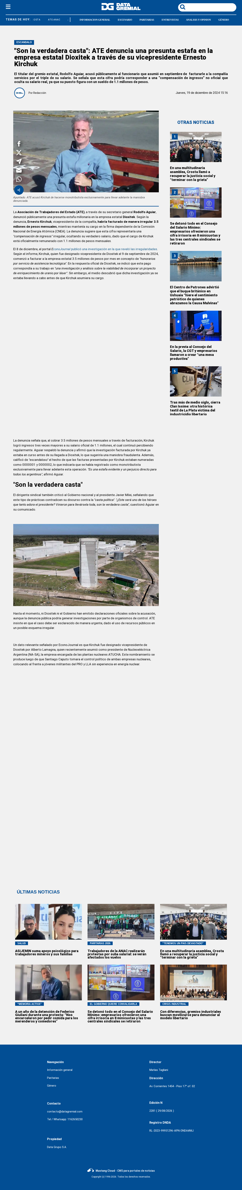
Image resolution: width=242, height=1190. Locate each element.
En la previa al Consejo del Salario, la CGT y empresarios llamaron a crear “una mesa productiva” (193, 353)
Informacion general (95, 19)
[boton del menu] (8, 7)
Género (223, 19)
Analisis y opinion (198, 19)
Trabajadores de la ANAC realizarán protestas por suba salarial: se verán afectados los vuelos (117, 954)
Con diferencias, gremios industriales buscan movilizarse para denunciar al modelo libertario (190, 1015)
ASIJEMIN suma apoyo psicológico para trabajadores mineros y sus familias (46, 952)
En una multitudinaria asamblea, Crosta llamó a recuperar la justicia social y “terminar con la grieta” (192, 174)
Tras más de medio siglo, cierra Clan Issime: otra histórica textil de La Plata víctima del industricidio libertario (195, 408)
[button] (19, 144)
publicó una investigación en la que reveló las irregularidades (113, 249)
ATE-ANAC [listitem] (47, 19)
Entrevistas (170, 19)
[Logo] (121, 9)
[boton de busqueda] (182, 7)
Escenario (125, 19)
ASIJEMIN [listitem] (66, 19)
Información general (59, 1070)
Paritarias (147, 19)
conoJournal (61, 249)
